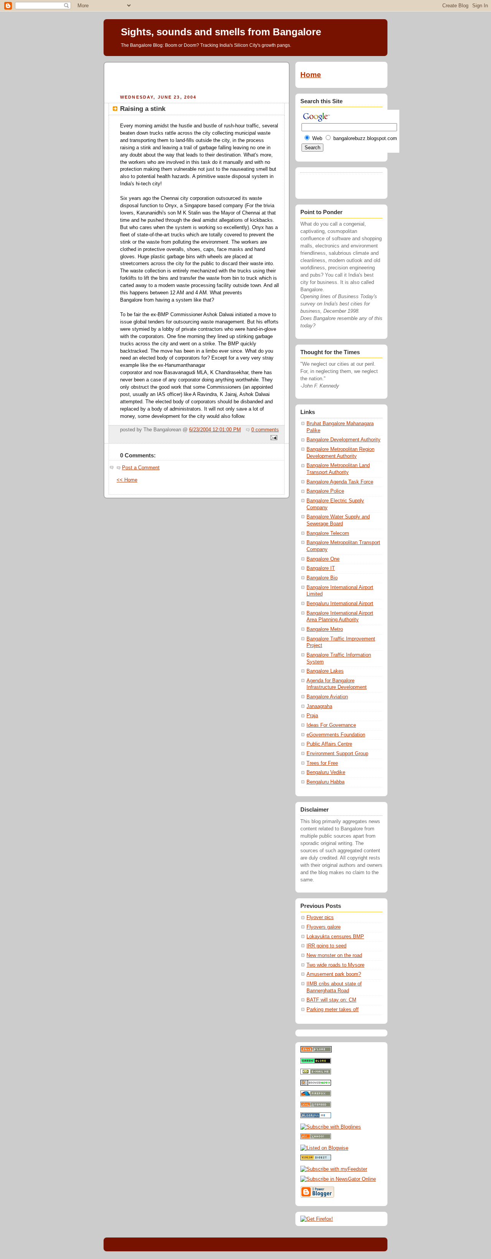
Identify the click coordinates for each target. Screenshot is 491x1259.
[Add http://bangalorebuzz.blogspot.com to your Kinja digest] (315, 1159)
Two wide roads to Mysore (335, 965)
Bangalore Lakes (325, 671)
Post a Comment (141, 467)
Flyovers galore (323, 927)
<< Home (127, 480)
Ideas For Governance (331, 725)
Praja (312, 715)
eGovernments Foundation (335, 735)
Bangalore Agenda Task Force (339, 482)
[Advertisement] (197, 77)
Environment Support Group (337, 753)
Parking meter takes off (332, 1009)
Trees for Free (322, 763)
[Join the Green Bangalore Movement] (315, 1062)
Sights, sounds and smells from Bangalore (221, 32)
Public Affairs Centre (329, 744)
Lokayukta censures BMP (335, 936)
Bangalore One (322, 559)
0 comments (265, 429)
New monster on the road (334, 955)
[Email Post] (273, 438)
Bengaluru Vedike (325, 772)
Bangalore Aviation (327, 697)
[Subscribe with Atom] (315, 1106)
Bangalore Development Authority (343, 439)
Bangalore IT (320, 568)
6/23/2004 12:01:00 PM (215, 429)
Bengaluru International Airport (339, 603)
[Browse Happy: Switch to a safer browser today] (315, 1084)
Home (310, 75)
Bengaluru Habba (325, 782)
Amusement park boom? (333, 974)
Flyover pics (320, 917)
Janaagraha (319, 706)
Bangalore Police (325, 491)
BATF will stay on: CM (331, 1000)
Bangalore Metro (324, 629)
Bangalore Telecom (327, 533)
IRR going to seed (326, 946)
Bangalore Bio (322, 578)
